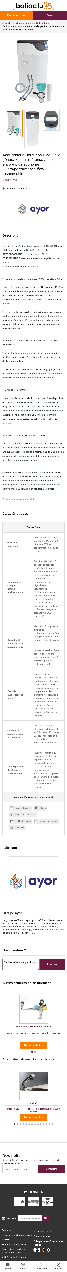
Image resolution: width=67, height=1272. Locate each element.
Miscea (33, 1103)
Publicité (6, 1239)
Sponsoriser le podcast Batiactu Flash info (13, 1251)
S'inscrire (51, 1168)
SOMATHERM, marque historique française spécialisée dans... (33, 1033)
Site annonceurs (42, 1236)
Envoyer (52, 964)
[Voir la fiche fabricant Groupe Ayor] (33, 881)
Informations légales (44, 1231)
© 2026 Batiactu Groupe (14, 1257)
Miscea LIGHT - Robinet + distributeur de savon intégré (33, 1110)
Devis (50, 15)
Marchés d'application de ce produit (33, 797)
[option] (33, 71)
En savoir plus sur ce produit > (19, 499)
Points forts (33, 527)
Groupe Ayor (9, 179)
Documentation (16, 15)
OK (46, 1218)
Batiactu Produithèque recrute (17, 1235)
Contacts (6, 1230)
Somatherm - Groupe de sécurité (34, 1026)
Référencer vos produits (14, 1244)
